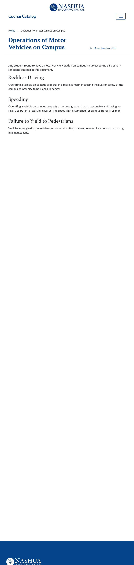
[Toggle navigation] (121, 16)
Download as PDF (105, 48)
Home (11, 30)
